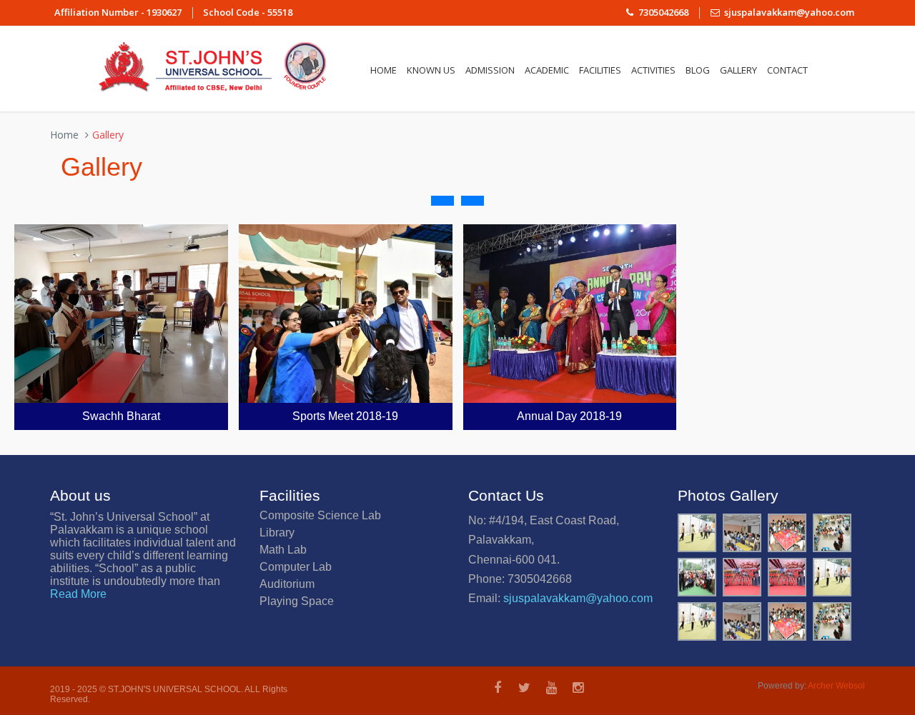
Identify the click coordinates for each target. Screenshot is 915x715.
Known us (431, 70)
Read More (78, 594)
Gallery (738, 70)
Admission (490, 70)
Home (383, 70)
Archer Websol (836, 686)
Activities (653, 70)
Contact (787, 70)
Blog (698, 70)
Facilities (600, 70)
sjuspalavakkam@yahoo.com (578, 598)
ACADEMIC (547, 70)
